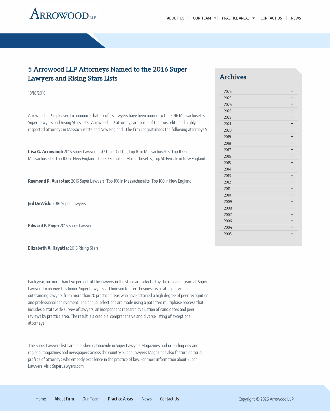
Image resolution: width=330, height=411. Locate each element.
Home (41, 398)
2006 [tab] (228, 220)
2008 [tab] (228, 208)
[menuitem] (176, 18)
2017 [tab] (227, 149)
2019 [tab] (227, 136)
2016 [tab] (227, 156)
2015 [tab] (227, 162)
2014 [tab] (227, 168)
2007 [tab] (228, 214)
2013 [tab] (227, 175)
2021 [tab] (227, 123)
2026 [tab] (228, 91)
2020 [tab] (228, 130)
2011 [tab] (227, 188)
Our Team (202, 18)
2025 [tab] (227, 97)
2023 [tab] (227, 110)
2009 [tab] (228, 201)
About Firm (64, 398)
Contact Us (271, 18)
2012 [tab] (227, 181)
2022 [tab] (227, 117)
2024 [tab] (228, 104)
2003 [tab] (228, 233)
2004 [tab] (228, 227)
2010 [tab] (227, 194)
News (296, 18)
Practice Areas (236, 18)
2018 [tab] (227, 143)
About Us (175, 18)
